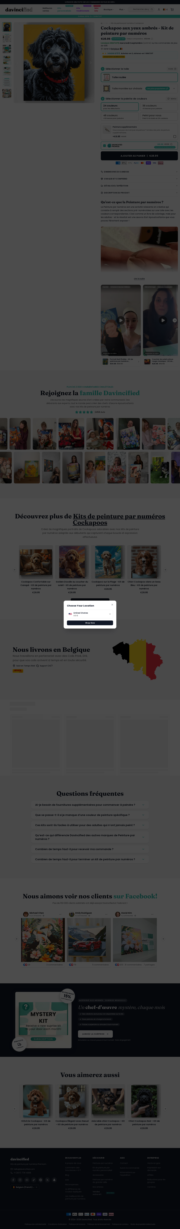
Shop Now (90, 623)
